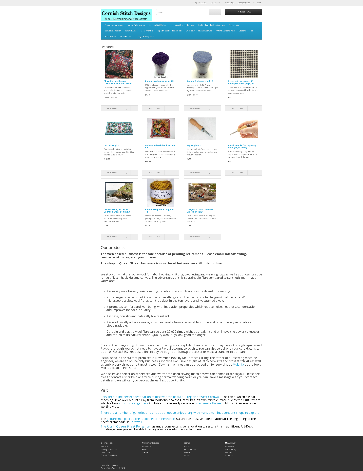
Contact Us (146, 446)
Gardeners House (208, 403)
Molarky (238, 364)
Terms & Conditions (109, 455)
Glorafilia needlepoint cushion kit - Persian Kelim (117, 82)
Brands (186, 446)
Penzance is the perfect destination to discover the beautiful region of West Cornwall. (161, 397)
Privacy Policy (106, 452)
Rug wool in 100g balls (158, 25)
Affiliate (187, 452)
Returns (145, 449)
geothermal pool (119, 419)
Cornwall (136, 422)
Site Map (145, 452)
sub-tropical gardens (133, 403)
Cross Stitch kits (147, 31)
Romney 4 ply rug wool (114, 25)
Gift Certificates (190, 449)
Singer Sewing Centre (146, 36)
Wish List (228, 452)
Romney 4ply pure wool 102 (160, 81)
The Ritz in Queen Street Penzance (125, 426)
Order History (230, 449)
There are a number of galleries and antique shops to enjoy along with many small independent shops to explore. (180, 413)
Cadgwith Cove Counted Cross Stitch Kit (200, 210)
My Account (229, 446)
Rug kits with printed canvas (183, 25)
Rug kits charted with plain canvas (211, 25)
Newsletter (229, 455)
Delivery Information (109, 449)
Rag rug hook (194, 145)
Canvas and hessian (113, 31)
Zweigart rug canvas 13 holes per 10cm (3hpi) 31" (241, 82)
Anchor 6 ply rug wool (136, 25)
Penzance (168, 419)
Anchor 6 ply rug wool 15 (200, 81)
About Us (104, 446)
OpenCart (115, 465)
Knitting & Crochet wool (225, 31)
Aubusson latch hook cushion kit (160, 146)
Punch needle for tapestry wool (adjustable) (242, 146)
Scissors (242, 31)
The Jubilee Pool (146, 419)
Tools (252, 31)
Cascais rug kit (111, 145)
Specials (187, 455)
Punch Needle (130, 31)
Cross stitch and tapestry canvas (199, 31)
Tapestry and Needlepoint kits (169, 31)
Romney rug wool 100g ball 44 (159, 210)
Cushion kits (234, 25)
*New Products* (126, 36)
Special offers (110, 36)
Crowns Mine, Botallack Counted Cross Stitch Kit (117, 210)
